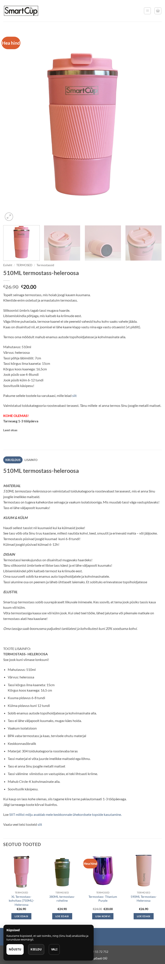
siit (74, 395)
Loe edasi (21, 916)
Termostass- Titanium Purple (103, 899)
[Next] (153, 126)
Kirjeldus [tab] (12, 460)
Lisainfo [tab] (30, 460)
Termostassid (45, 265)
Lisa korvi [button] (102, 916)
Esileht (7, 265)
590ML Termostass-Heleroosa (144, 899)
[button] (147, 10)
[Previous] (12, 126)
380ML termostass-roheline (62, 899)
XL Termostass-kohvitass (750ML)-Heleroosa (21, 900)
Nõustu (15, 949)
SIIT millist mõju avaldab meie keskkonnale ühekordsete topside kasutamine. (65, 814)
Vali (54, 949)
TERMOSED (24, 265)
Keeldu (36, 949)
